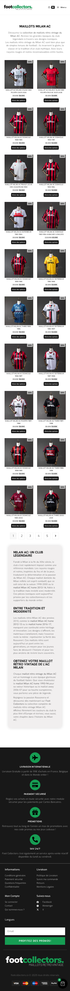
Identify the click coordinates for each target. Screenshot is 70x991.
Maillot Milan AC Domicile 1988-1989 (19, 138)
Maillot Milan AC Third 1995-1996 (18, 327)
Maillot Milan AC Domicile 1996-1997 (19, 375)
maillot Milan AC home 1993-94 (32, 683)
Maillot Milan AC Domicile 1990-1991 (51, 138)
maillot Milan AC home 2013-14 (29, 587)
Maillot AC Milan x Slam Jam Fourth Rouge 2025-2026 (51, 91)
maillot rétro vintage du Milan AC (39, 673)
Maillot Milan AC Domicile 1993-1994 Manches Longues (51, 233)
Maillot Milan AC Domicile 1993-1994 (51, 185)
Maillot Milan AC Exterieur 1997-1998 (51, 375)
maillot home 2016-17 (39, 624)
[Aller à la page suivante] (55, 536)
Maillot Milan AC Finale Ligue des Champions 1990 (18, 185)
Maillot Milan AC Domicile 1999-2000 (19, 516)
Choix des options (18, 100)
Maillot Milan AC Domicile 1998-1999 (19, 469)
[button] (63, 984)
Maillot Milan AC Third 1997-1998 (51, 422)
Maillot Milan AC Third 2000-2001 (51, 516)
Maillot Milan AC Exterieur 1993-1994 (18, 233)
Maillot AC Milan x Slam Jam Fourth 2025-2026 (19, 91)
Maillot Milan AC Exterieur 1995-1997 (51, 327)
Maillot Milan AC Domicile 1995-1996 (19, 280)
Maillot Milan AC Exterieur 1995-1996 (51, 280)
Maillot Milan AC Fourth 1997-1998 (18, 422)
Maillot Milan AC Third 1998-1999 (51, 469)
